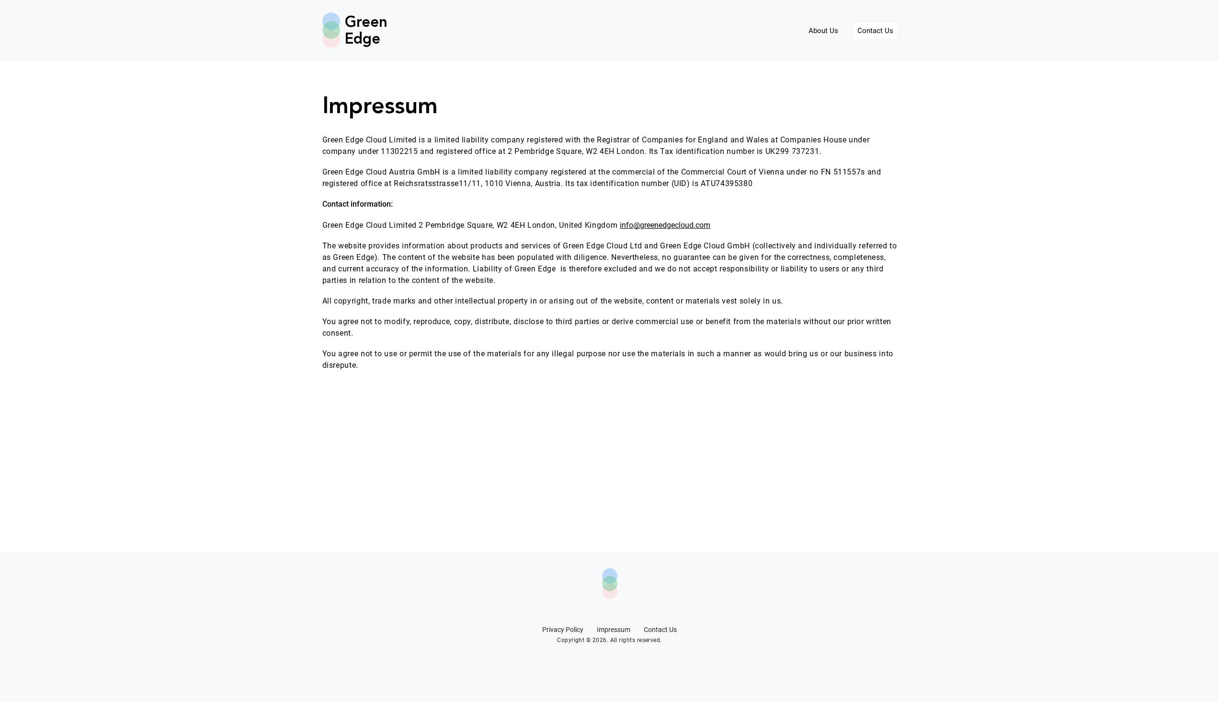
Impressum (613, 629)
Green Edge (362, 31)
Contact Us (875, 30)
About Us (823, 30)
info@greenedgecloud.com (665, 225)
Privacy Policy (562, 629)
